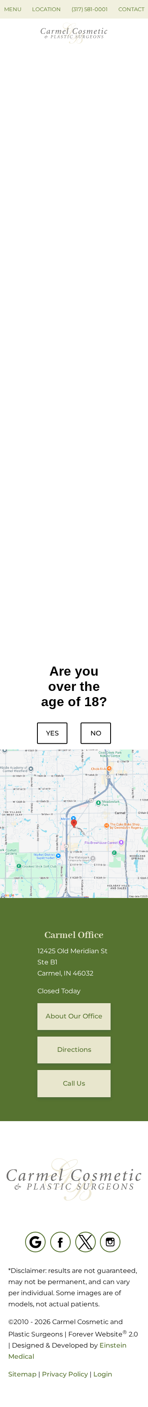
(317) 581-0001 (90, 9)
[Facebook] (60, 1242)
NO (95, 733)
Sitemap (22, 1374)
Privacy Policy (65, 1374)
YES (52, 733)
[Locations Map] (74, 823)
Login (102, 1374)
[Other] (35, 1242)
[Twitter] (85, 1242)
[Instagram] (110, 1242)
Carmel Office (74, 935)
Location (46, 9)
